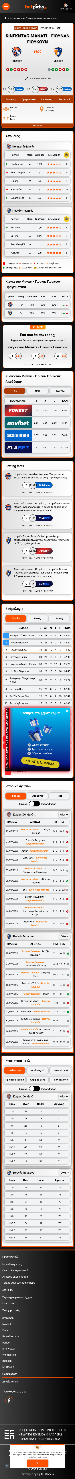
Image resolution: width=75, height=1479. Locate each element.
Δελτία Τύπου (10, 1381)
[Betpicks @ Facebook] (9, 1400)
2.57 (36, 435)
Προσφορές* (9, 1374)
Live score (8, 1303)
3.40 (45, 435)
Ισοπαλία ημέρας (12, 1264)
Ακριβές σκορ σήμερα (15, 1276)
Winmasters (9, 1354)
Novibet (6, 1324)
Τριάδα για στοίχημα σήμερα (18, 1282)
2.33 (54, 447)
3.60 (45, 423)
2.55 (36, 410)
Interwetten (8, 1348)
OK (37, 1463)
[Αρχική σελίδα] (6, 18)
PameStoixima (10, 1336)
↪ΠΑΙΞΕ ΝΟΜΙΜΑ (40, 762)
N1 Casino (8, 1367)
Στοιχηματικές (11, 1310)
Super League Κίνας (25, 28)
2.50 (54, 410)
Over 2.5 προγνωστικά (15, 1270)
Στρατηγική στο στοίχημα (17, 1297)
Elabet (5, 1330)
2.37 (36, 447)
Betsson (7, 1360)
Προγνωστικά (10, 1256)
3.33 (45, 447)
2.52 (54, 435)
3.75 (45, 410)
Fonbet (6, 1342)
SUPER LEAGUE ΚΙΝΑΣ (17, 18)
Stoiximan (8, 1318)
